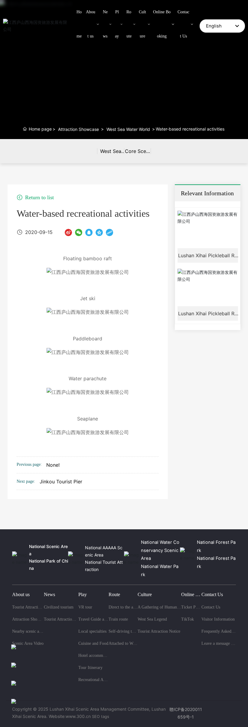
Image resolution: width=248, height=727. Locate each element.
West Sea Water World (128, 129)
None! (53, 465)
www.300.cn (78, 716)
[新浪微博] (68, 232)
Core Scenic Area (137, 155)
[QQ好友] (89, 232)
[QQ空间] (99, 232)
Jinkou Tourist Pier (61, 482)
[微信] (78, 232)
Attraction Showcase (78, 129)
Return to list (39, 197)
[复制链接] (109, 232)
